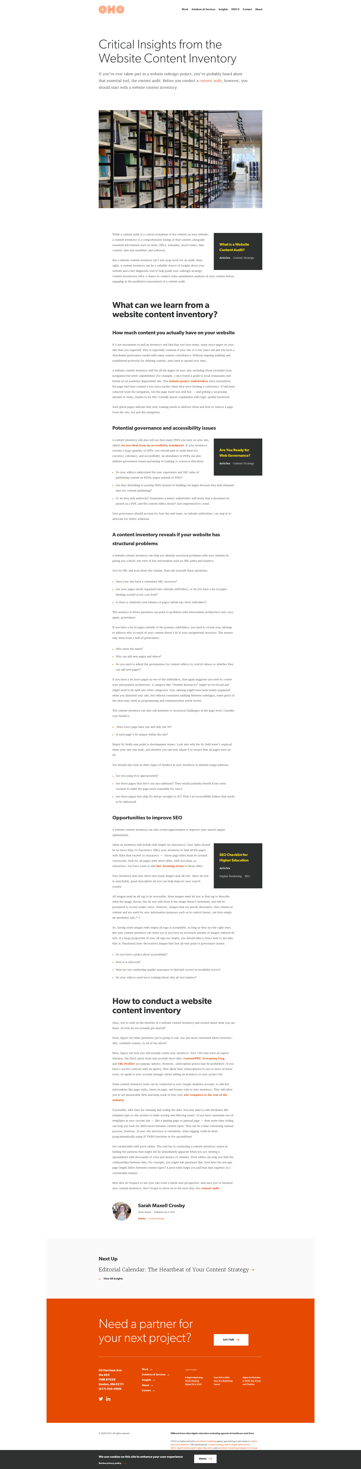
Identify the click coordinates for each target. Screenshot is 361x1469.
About (258, 9)
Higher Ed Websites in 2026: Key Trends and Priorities (252, 1381)
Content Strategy (243, 257)
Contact (247, 9)
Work (185, 9)
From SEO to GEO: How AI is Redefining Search (223, 1381)
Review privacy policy (110, 1463)
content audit (211, 81)
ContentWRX (192, 1058)
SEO (247, 876)
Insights (223, 9)
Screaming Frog (213, 1058)
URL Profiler (126, 1063)
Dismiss (203, 1459)
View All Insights (113, 1279)
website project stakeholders (188, 381)
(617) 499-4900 (110, 1389)
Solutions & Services (203, 9)
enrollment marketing (206, 1441)
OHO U (235, 9)
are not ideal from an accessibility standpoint (152, 445)
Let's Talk (228, 1340)
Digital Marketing (230, 876)
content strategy (215, 1445)
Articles (224, 257)
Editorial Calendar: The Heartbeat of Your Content (174, 1269)
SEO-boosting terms (170, 866)
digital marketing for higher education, (195, 1448)
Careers (146, 1390)
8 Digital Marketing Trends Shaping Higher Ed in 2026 (194, 1381)
